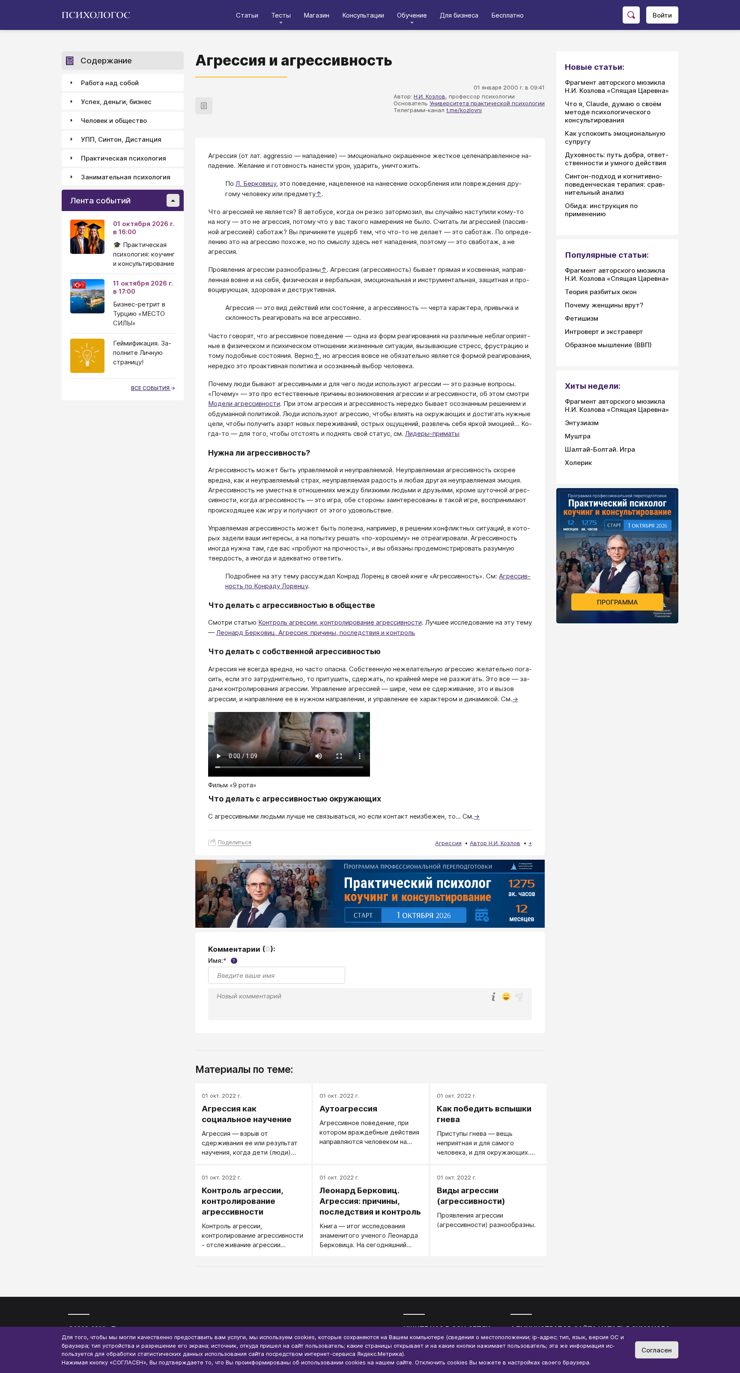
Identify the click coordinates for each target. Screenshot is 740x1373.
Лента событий (100, 201)
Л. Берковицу (256, 183)
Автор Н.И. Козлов (495, 843)
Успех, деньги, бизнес (116, 102)
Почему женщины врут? (604, 305)
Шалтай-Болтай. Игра (600, 449)
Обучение (412, 15)
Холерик (578, 463)
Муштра (578, 436)
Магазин (316, 15)
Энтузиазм (582, 423)
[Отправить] (519, 996)
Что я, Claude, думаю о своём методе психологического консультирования (613, 112)
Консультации (363, 15)
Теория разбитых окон (601, 292)
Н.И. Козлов (429, 96)
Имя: (221, 960)
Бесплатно (507, 15)
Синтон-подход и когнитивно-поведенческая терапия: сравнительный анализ (615, 184)
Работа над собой (110, 83)
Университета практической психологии (487, 103)
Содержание (106, 61)
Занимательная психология (125, 177)
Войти (662, 15)
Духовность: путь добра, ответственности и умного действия (616, 159)
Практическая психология (123, 158)
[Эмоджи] (506, 997)
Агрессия (448, 843)
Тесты (281, 15)
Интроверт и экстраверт (604, 332)
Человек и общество (114, 120)
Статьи (247, 15)
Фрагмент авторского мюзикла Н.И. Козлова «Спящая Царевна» (617, 86)
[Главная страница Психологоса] (99, 15)
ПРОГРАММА (617, 602)
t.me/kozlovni (464, 110)
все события (151, 388)
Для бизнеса (459, 15)
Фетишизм (581, 318)
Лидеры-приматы (432, 433)
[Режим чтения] (203, 105)
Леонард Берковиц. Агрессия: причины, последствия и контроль (315, 632)
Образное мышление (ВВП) (608, 345)
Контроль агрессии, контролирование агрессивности (340, 622)
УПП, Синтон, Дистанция (121, 139)
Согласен (657, 1350)
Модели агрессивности (244, 403)
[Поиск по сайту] (631, 15)
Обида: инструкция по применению (601, 210)
